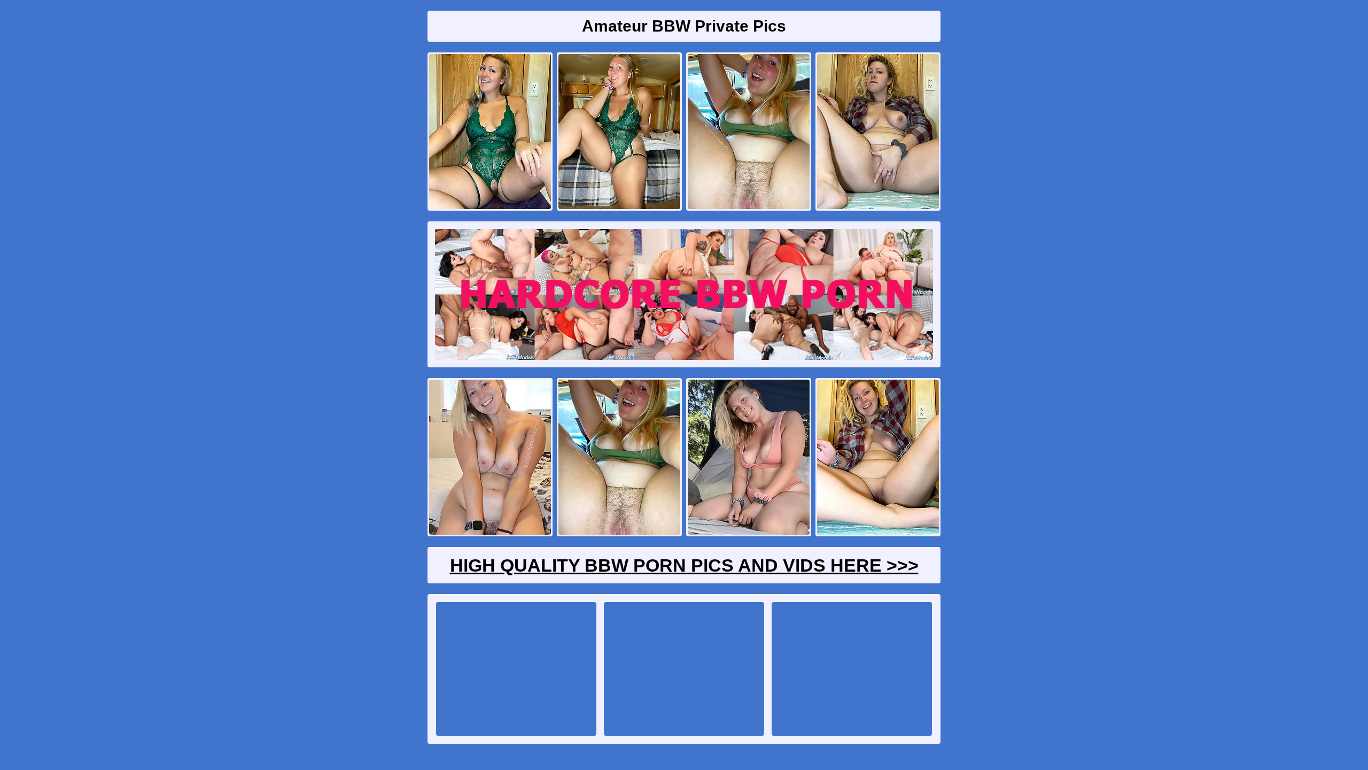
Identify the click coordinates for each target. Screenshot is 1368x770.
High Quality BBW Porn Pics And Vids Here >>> (684, 565)
